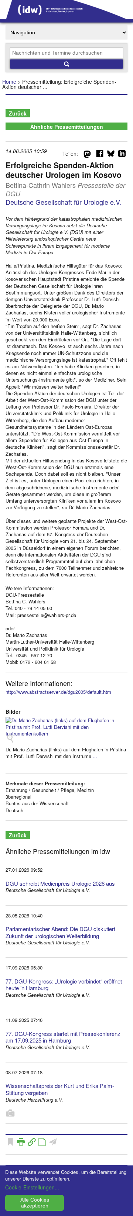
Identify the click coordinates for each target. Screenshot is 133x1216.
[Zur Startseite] (66, 16)
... (95, 755)
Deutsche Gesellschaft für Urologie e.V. (63, 202)
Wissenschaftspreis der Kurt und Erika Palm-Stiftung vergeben (60, 1089)
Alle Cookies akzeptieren (34, 1203)
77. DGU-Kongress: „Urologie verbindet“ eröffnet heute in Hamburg (64, 984)
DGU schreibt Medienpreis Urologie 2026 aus (60, 883)
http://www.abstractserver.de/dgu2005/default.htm (58, 691)
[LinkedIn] (122, 155)
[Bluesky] (111, 155)
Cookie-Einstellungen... (32, 1187)
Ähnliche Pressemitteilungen (66, 126)
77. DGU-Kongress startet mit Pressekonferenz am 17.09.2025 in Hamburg (63, 1037)
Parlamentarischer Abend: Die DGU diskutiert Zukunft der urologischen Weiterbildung (60, 932)
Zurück (18, 113)
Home (9, 81)
